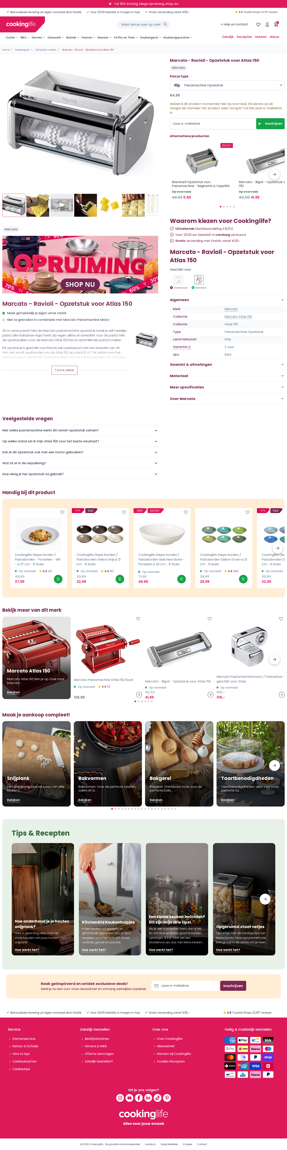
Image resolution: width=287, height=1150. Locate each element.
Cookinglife (96, 1144)
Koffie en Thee (124, 37)
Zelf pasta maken (45, 49)
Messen (103, 37)
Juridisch (150, 1144)
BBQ (23, 37)
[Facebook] (139, 1098)
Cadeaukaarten (24, 1061)
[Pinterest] (167, 1098)
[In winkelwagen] (58, 579)
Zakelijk (228, 37)
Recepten (244, 37)
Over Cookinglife (169, 1038)
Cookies (187, 1144)
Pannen (87, 37)
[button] (274, 174)
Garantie (180, 347)
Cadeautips (21, 1069)
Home (5, 49)
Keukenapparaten (176, 37)
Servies (37, 37)
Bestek (71, 37)
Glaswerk (54, 37)
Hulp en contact (236, 24)
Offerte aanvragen (99, 1054)
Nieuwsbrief (166, 1046)
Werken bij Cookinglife (174, 1054)
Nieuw (274, 37)
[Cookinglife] (21, 24)
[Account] (267, 24)
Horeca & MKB (96, 1046)
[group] (80, 122)
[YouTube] (129, 1098)
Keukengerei (149, 37)
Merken (261, 37)
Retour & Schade (25, 1046)
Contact (202, 1144)
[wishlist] (258, 24)
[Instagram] (120, 1098)
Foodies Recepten (171, 1061)
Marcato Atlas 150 (238, 316)
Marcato (11, 229)
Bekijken (13, 692)
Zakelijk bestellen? (99, 1061)
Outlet (10, 37)
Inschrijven (273, 123)
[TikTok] (157, 1098)
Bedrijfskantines (97, 1038)
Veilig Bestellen (169, 1144)
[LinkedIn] (148, 1098)
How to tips (21, 1054)
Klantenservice (24, 1038)
